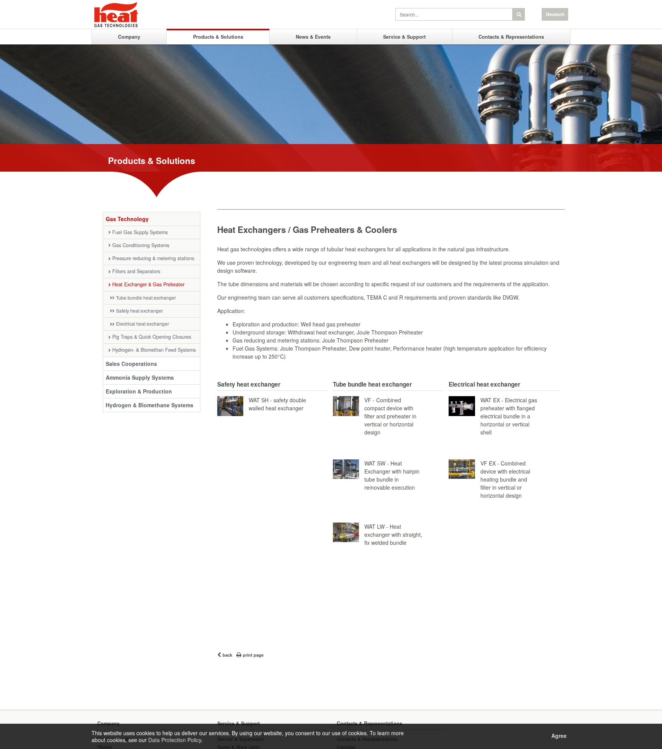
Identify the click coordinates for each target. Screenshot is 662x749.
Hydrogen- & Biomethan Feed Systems (154, 349)
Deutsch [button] (555, 14)
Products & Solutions (218, 36)
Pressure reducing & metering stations (153, 258)
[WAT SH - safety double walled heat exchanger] (230, 404)
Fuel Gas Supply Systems (140, 232)
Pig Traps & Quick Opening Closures (151, 336)
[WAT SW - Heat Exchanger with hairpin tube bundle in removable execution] (346, 467)
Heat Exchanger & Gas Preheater (148, 284)
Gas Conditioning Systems (140, 245)
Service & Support (404, 36)
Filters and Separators (136, 271)
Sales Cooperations (131, 363)
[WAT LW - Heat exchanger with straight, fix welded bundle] (346, 530)
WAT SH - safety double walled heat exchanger (277, 404)
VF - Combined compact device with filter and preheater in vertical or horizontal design (390, 416)
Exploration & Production (139, 391)
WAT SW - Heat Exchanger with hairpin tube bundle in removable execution (391, 475)
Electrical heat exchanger (142, 323)
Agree (559, 735)
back (227, 655)
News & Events (313, 36)
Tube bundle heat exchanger (146, 297)
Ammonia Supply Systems (140, 377)
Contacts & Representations (511, 36)
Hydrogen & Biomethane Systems (149, 405)
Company (129, 36)
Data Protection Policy (174, 740)
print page (253, 655)
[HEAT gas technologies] (136, 15)
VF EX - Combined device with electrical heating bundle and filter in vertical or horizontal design (505, 479)
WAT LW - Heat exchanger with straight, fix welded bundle (393, 534)
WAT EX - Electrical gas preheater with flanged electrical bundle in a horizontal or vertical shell (508, 416)
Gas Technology (127, 219)
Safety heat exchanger (139, 310)
